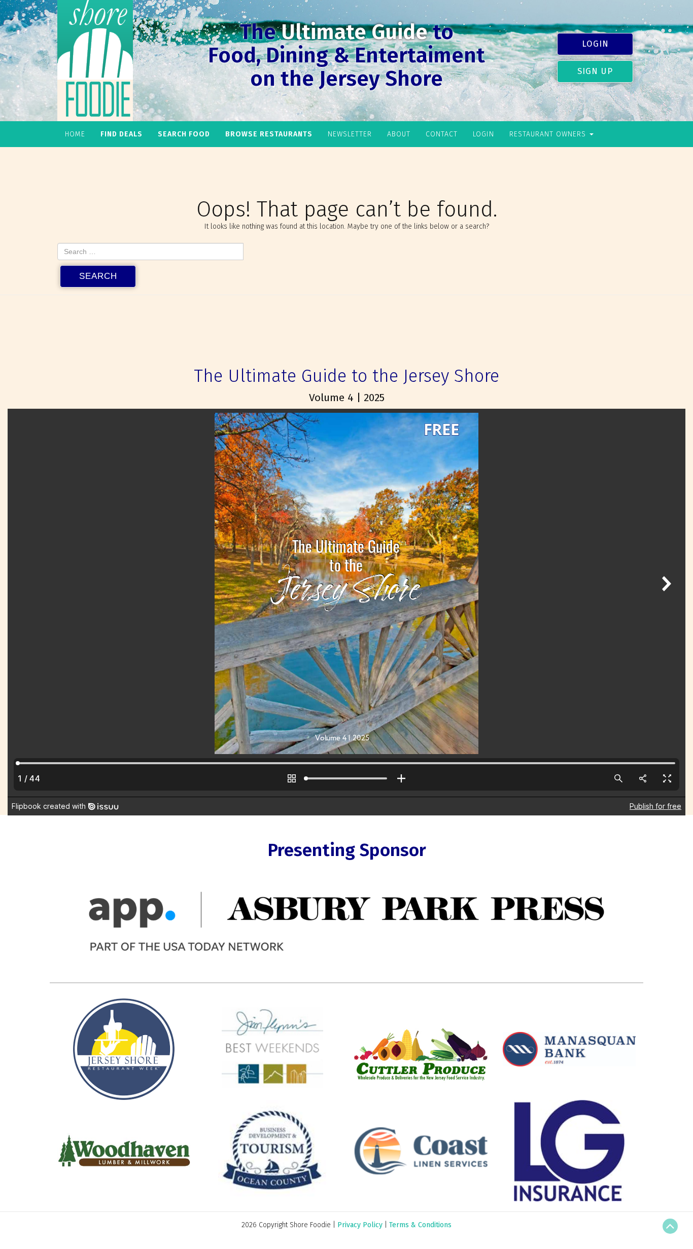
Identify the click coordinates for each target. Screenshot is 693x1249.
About (398, 134)
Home (75, 134)
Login (595, 44)
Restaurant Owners (548, 134)
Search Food (184, 134)
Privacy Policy (360, 1225)
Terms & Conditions (420, 1225)
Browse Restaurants (269, 134)
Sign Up (595, 71)
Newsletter (350, 134)
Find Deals (121, 134)
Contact (442, 134)
